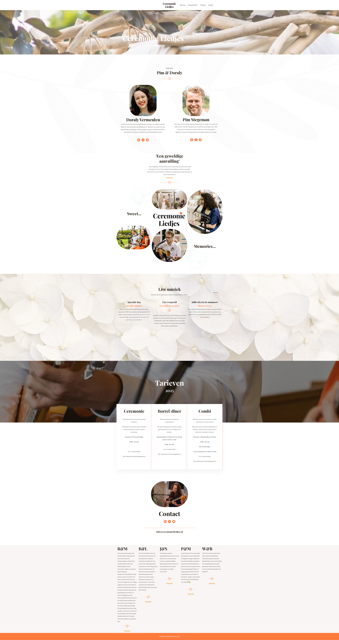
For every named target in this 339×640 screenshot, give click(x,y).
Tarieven (202, 5)
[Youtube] (147, 139)
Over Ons (182, 5)
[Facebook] (138, 139)
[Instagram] (143, 139)
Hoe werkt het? (192, 5)
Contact (210, 5)
